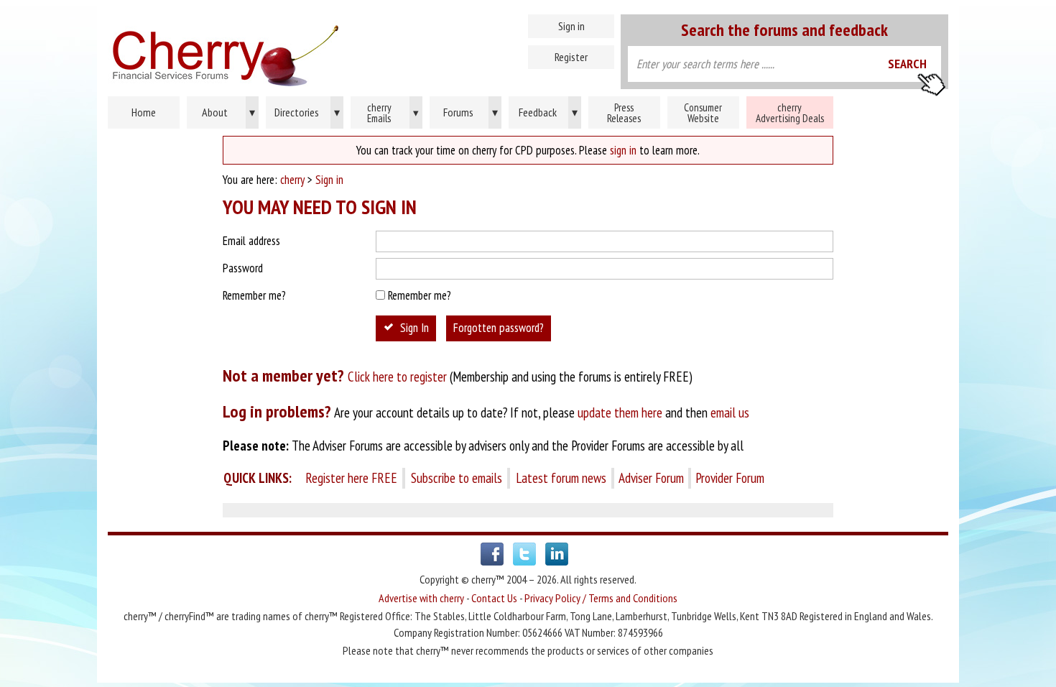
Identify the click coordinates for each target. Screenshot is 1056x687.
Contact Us (494, 598)
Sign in (571, 26)
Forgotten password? (498, 328)
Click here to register (397, 376)
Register (571, 57)
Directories (307, 112)
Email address (251, 241)
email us (729, 412)
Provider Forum (729, 478)
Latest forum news (561, 478)
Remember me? (254, 295)
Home (287, 50)
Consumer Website (703, 113)
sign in (623, 150)
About (228, 112)
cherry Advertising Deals (790, 113)
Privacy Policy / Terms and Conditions (600, 598)
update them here (620, 412)
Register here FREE (351, 478)
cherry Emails (393, 113)
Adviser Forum (651, 478)
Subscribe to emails (456, 478)
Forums (471, 112)
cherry (292, 180)
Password (243, 268)
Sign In (414, 328)
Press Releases (624, 113)
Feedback (548, 112)
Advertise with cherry (421, 598)
